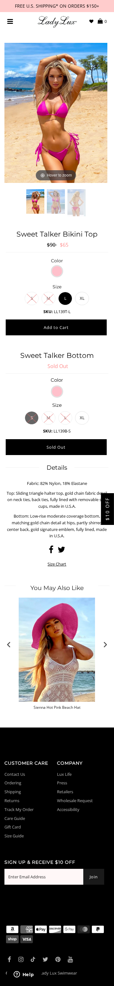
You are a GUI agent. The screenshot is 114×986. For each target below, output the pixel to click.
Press (62, 783)
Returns (11, 800)
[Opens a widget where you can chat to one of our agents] (23, 975)
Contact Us (14, 774)
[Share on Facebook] (51, 551)
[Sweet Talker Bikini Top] (35, 206)
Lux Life (64, 774)
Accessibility (68, 809)
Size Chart (57, 564)
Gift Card (12, 827)
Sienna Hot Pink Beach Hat (57, 707)
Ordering (12, 783)
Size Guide (14, 836)
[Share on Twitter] (61, 551)
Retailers (65, 792)
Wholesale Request (75, 800)
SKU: (48, 311)
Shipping (12, 792)
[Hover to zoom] (55, 112)
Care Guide (14, 818)
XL (82, 298)
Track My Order (19, 809)
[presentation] (8, 645)
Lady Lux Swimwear (58, 973)
